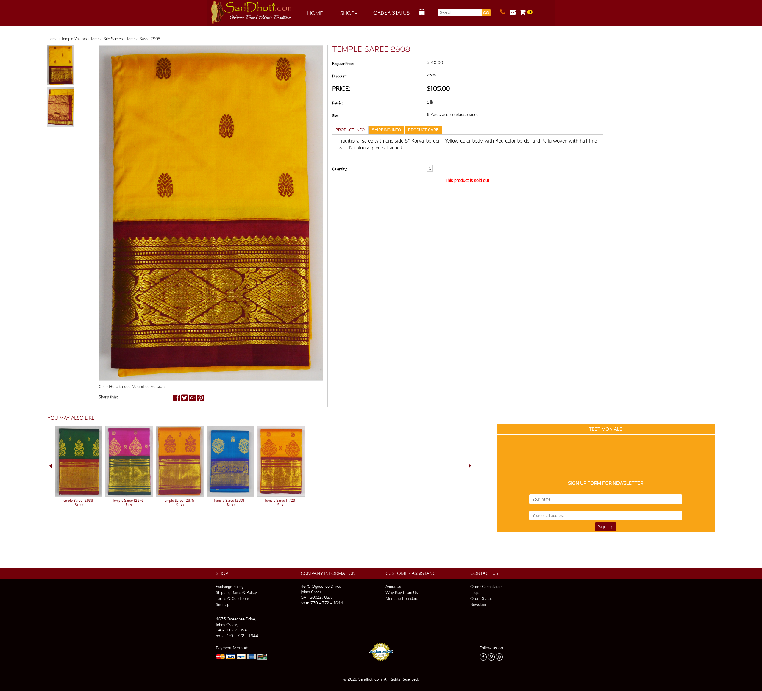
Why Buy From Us (401, 592)
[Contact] (505, 12)
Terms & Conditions (232, 598)
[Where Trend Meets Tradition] (253, 10)
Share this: (108, 397)
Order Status (391, 13)
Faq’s (474, 592)
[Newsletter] (515, 12)
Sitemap (222, 604)
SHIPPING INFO (386, 130)
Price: (341, 88)
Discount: (339, 76)
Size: (335, 115)
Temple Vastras (74, 38)
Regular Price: (343, 63)
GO (486, 12)
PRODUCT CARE (423, 130)
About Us (393, 586)
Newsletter (479, 604)
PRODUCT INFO (350, 130)
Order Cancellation (486, 586)
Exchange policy (229, 586)
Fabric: (337, 103)
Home (315, 13)
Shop (347, 13)
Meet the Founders (401, 598)
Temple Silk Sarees (106, 38)
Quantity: (339, 169)
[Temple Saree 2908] (60, 65)
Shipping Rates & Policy (236, 592)
